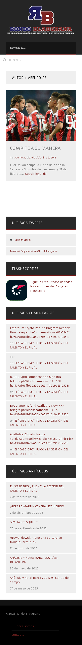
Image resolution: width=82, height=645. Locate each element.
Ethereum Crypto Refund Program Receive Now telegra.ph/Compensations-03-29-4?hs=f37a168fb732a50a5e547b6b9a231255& (40, 332)
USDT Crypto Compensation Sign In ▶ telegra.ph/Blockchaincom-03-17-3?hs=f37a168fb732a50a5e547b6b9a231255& (39, 381)
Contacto (18, 634)
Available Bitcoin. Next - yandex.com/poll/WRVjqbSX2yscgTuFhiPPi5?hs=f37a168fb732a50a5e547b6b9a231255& (41, 439)
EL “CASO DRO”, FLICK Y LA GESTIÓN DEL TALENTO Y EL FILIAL (37, 488)
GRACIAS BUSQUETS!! (24, 522)
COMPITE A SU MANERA (35, 148)
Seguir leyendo (35, 174)
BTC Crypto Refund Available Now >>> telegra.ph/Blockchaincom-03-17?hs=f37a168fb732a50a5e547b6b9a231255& (39, 410)
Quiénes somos (23, 626)
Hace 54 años (22, 240)
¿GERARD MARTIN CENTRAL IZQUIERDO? (37, 506)
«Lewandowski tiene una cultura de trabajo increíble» (36, 540)
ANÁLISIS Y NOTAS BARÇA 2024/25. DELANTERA (34, 560)
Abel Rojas (20, 157)
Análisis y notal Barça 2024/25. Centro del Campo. (40, 580)
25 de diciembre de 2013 (42, 157)
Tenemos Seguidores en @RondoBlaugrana (33, 251)
